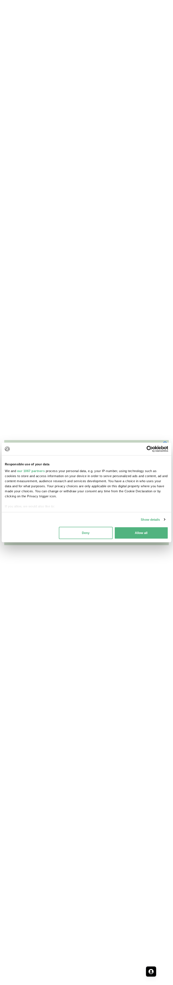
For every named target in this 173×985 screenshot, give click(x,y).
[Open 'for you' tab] (151, 971)
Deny (85, 533)
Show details (150, 519)
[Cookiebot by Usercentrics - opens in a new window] (149, 449)
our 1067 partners (31, 471)
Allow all (141, 533)
